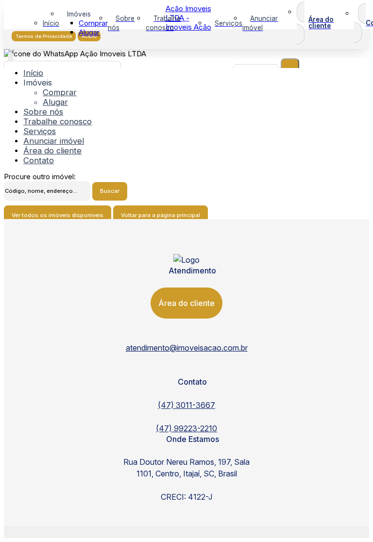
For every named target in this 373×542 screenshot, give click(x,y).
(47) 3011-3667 (186, 405)
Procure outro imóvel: (40, 176)
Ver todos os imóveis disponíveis (57, 215)
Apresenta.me (27, 530)
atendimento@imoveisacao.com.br (187, 348)
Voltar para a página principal (160, 215)
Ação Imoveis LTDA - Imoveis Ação (188, 18)
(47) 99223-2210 (186, 428)
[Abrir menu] (11, 57)
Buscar (109, 190)
